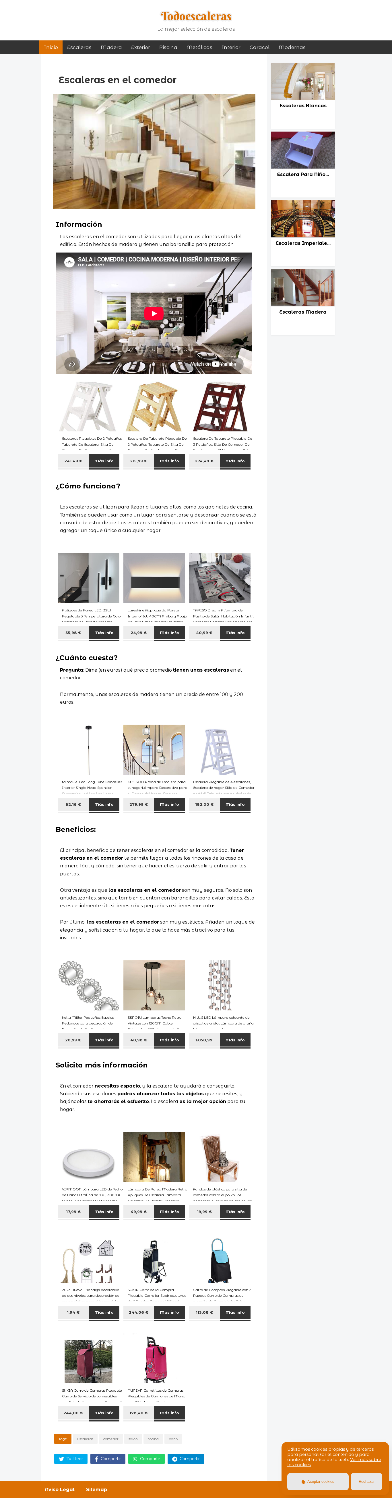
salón (133, 1439)
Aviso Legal (60, 1489)
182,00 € (204, 804)
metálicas (199, 47)
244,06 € (138, 1312)
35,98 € (73, 632)
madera (111, 47)
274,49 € (204, 461)
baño (173, 1439)
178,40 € (138, 1413)
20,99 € (73, 1040)
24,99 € (139, 632)
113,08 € (204, 1312)
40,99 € (204, 632)
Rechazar (366, 1481)
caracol (259, 47)
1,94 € (73, 1312)
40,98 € (138, 1040)
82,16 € (73, 804)
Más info (104, 461)
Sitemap (96, 1489)
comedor (111, 1439)
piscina (168, 47)
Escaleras (79, 47)
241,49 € (73, 461)
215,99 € (138, 461)
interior (231, 47)
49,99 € (139, 1211)
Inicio (51, 47)
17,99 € (73, 1211)
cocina (153, 1439)
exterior (140, 47)
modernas (292, 47)
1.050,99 (204, 1040)
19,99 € (204, 1211)
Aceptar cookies (320, 1481)
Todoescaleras (196, 16)
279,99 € (138, 804)
